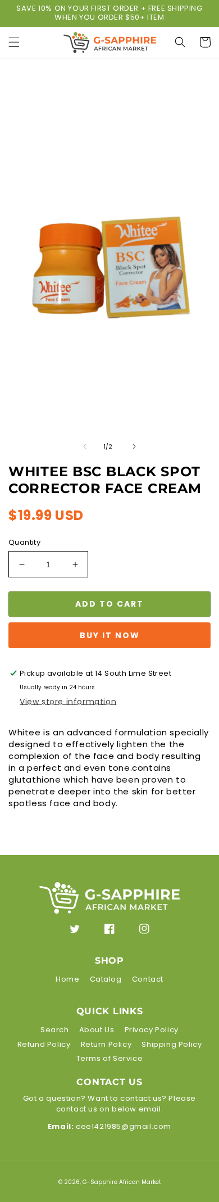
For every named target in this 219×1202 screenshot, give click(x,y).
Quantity (24, 542)
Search (54, 1029)
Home (67, 979)
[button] (14, 42)
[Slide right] (134, 446)
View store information (68, 701)
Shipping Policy (172, 1044)
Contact (147, 979)
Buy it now (110, 635)
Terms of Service (109, 1058)
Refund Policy (44, 1044)
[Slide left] (84, 446)
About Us (97, 1029)
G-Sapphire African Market (122, 1182)
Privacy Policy (152, 1029)
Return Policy (106, 1044)
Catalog (106, 979)
